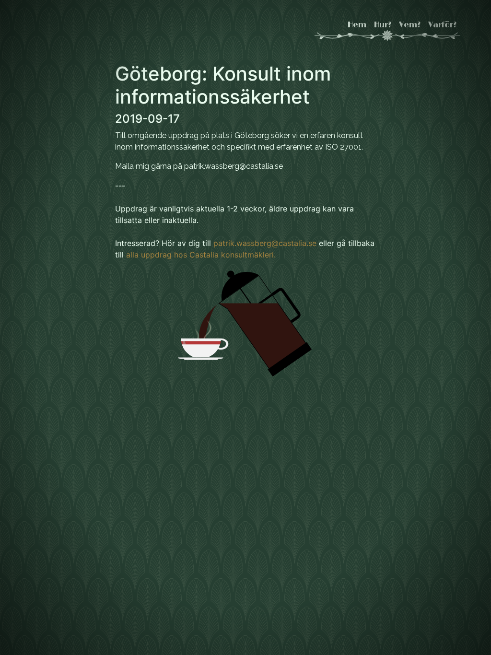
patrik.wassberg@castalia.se (264, 243)
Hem (357, 25)
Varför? (442, 25)
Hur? (382, 25)
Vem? (410, 25)
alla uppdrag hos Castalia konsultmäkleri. (201, 254)
